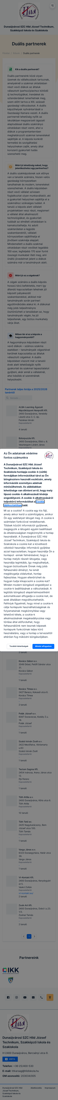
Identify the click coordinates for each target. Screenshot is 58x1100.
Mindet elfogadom (43, 646)
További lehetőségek (18, 646)
